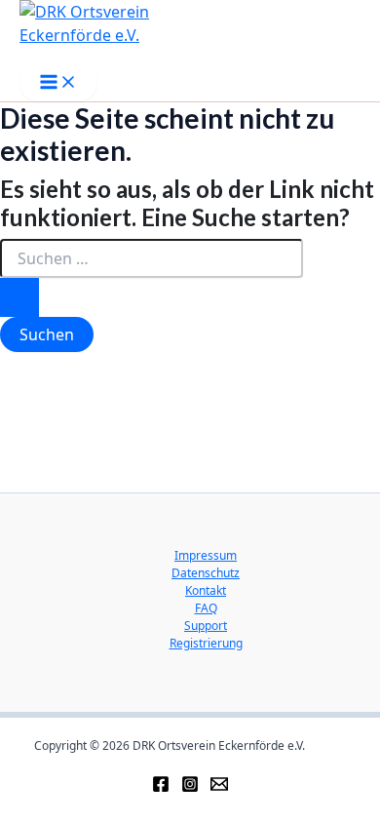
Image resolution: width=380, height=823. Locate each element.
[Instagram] (190, 782)
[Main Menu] (58, 81)
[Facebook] (161, 782)
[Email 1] (219, 782)
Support (205, 625)
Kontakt (205, 590)
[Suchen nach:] (151, 278)
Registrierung (206, 643)
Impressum (205, 555)
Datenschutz (205, 573)
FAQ (206, 608)
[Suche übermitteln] (19, 297)
